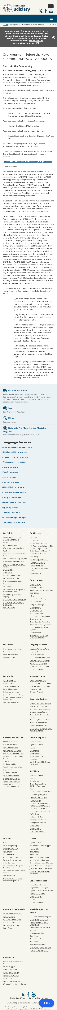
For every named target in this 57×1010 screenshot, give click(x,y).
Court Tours (7, 928)
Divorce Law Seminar (11, 578)
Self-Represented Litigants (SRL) (15, 559)
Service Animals (35, 689)
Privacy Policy (12, 1002)
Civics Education (9, 916)
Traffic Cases (34, 814)
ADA (4, 843)
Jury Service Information (12, 649)
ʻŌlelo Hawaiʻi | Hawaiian (14, 462)
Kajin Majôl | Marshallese (14, 492)
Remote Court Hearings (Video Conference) (14, 555)
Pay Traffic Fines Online (12, 750)
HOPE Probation (36, 942)
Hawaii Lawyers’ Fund (37, 619)
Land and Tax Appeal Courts (40, 857)
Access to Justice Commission (40, 703)
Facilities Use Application (12, 703)
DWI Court (33, 930)
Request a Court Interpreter (40, 658)
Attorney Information (37, 562)
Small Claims (34, 825)
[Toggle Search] (51, 6)
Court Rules (34, 899)
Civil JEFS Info (34, 593)
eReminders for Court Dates (13, 548)
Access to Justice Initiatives (39, 706)
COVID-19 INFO (35, 584)
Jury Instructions (36, 610)
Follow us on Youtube (51, 11)
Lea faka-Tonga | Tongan (14, 517)
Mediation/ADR (8, 854)
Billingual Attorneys (37, 605)
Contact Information (10, 545)
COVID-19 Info (8, 542)
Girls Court (34, 936)
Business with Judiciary (11, 778)
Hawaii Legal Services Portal (40, 720)
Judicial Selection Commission (41, 869)
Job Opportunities (9, 764)
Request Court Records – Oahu (41, 811)
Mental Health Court (37, 945)
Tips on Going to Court (38, 831)
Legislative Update (36, 745)
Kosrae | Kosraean (10, 482)
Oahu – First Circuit (10, 970)
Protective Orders (36, 817)
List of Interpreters (37, 655)
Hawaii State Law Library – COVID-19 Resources (39, 785)
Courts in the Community (12, 914)
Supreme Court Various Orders (41, 891)
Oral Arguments (35, 607)
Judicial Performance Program (14, 599)
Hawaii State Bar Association (40, 622)
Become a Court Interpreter (40, 666)
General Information (37, 587)
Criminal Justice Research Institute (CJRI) (39, 923)
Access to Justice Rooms (38, 712)
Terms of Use (25, 1002)
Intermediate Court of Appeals (41, 846)
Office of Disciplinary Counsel (40, 625)
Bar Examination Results (12, 575)
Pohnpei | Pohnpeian (12, 497)
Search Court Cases (17, 390)
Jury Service (7, 770)
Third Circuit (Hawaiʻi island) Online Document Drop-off (40, 550)
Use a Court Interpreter (38, 663)
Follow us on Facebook (46, 11)
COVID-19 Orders (36, 896)
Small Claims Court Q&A (38, 726)
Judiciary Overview (10, 773)
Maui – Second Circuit (11, 972)
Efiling (11, 418)
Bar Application (35, 602)
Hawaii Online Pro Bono (38, 723)
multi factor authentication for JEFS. (28, 41)
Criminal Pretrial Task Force (40, 927)
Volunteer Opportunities (12, 919)
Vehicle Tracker (9, 876)
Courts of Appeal (9, 967)
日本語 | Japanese (10, 472)
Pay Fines (6, 551)
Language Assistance (10, 848)
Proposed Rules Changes (39, 888)
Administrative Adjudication (40, 860)
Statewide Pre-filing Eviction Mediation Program (25, 430)
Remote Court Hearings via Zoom (13, 757)
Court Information (10, 652)
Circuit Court (34, 848)
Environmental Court (37, 933)
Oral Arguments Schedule (12, 581)
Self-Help (33, 778)
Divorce (32, 789)
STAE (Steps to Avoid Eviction (40, 947)
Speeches (33, 759)
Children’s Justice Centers (12, 857)
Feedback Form (9, 607)
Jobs (10, 408)
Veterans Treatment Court (39, 950)
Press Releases (8, 584)
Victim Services (35, 800)
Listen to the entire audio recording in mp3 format (28, 161)
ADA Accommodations (38, 680)
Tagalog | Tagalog (11, 512)
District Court (34, 851)
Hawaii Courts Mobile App (12, 767)
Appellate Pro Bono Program (40, 709)
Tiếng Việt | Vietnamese (13, 522)
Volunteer (7, 587)
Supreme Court (35, 843)
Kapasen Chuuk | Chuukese (15, 457)
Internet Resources (37, 902)
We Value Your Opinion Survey (14, 984)
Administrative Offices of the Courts (13, 963)
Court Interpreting (10, 846)
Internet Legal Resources (39, 559)
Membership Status (37, 613)
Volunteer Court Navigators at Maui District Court (14, 591)
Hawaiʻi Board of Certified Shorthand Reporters (12, 538)
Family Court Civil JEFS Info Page (41, 590)
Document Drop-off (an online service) (14, 565)
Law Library (34, 557)
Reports (32, 747)
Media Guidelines (9, 680)
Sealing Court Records (11, 781)
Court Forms (7, 569)
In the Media (34, 750)
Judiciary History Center (12, 922)
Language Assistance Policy (40, 649)
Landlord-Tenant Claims (38, 797)
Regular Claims (35, 828)
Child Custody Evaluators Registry (12, 596)
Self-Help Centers (36, 775)
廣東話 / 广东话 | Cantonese (14, 452)
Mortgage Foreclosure (38, 820)
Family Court (34, 854)
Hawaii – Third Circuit (11, 975)
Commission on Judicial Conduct (41, 863)
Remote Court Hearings (38, 543)
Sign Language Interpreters (40, 660)
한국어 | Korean (9, 477)
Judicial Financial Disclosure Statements (13, 603)
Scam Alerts (7, 572)
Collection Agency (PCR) (38, 795)
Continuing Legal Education (40, 616)
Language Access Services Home (17, 447)
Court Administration (11, 775)
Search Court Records (38, 554)
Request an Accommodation (40, 683)
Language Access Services (39, 652)
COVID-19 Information (11, 742)
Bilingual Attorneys (36, 565)
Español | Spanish (10, 507)
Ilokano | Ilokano (10, 467)
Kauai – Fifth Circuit (10, 978)
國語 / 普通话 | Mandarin (13, 487)
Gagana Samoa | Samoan (14, 502)
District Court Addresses (12, 981)
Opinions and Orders (11, 692)
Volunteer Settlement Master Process (14, 872)
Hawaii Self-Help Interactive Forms (40, 716)
